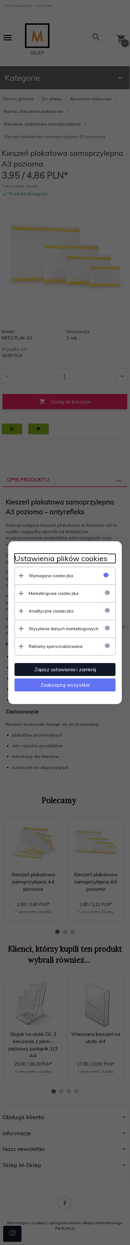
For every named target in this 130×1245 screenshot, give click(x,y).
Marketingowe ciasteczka (54, 593)
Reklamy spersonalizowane (56, 646)
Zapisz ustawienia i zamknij (65, 669)
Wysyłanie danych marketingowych (63, 628)
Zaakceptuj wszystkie (65, 685)
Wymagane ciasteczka (51, 575)
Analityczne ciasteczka (51, 611)
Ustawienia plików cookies (61, 558)
